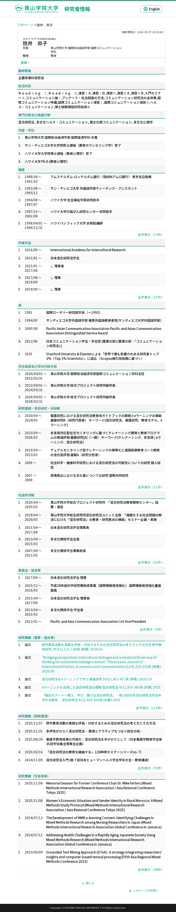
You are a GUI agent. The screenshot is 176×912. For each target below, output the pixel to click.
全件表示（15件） (151, 297)
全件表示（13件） (151, 234)
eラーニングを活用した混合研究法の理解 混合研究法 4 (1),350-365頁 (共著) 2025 (101, 687)
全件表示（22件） (151, 562)
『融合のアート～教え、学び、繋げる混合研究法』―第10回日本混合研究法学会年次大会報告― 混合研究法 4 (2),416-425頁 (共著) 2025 (101, 697)
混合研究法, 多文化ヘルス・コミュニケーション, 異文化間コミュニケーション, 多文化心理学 (85, 122)
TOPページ (25, 25)
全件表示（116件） (150, 708)
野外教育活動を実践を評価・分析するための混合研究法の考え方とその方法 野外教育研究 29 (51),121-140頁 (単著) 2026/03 (102, 646)
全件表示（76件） (151, 768)
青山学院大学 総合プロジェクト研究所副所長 (82, 385)
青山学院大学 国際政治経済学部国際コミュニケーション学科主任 (97, 373)
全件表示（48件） (151, 869)
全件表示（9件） (152, 629)
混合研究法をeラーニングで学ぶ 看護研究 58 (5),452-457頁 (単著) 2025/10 (97, 679)
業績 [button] (24, 62)
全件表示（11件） (151, 487)
